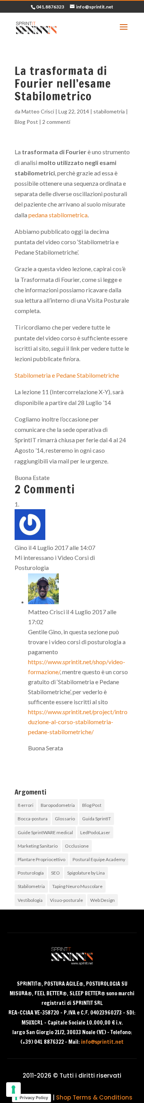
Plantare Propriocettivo (41, 859)
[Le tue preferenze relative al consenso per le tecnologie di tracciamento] (13, 1089)
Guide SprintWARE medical (45, 832)
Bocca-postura (33, 818)
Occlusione (77, 846)
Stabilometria (31, 886)
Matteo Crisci (38, 111)
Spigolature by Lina (86, 873)
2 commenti (56, 121)
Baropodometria (58, 805)
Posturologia (31, 873)
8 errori (25, 805)
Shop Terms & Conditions (94, 1097)
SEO (55, 873)
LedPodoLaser (95, 832)
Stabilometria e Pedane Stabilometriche (67, 375)
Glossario (65, 818)
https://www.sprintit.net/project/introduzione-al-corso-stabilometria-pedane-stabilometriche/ (77, 721)
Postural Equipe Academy (99, 859)
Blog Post (26, 121)
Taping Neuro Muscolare (77, 886)
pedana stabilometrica (58, 214)
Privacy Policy (34, 1097)
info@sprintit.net (102, 1042)
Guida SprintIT (96, 818)
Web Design (102, 900)
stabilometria (109, 111)
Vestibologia (30, 900)
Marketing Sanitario (38, 846)
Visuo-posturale (66, 900)
